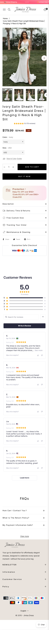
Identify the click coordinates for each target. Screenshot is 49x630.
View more (24, 536)
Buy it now (24, 176)
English (23, 611)
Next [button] (44, 58)
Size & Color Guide (14, 159)
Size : (7, 148)
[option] (24, 57)
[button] (24, 123)
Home (5, 18)
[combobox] (42, 316)
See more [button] (38, 350)
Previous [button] (5, 58)
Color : (8, 137)
